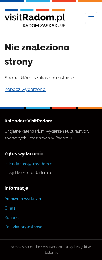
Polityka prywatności (24, 226)
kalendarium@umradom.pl (29, 163)
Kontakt (12, 217)
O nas (10, 208)
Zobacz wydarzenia (25, 89)
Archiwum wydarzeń (23, 198)
